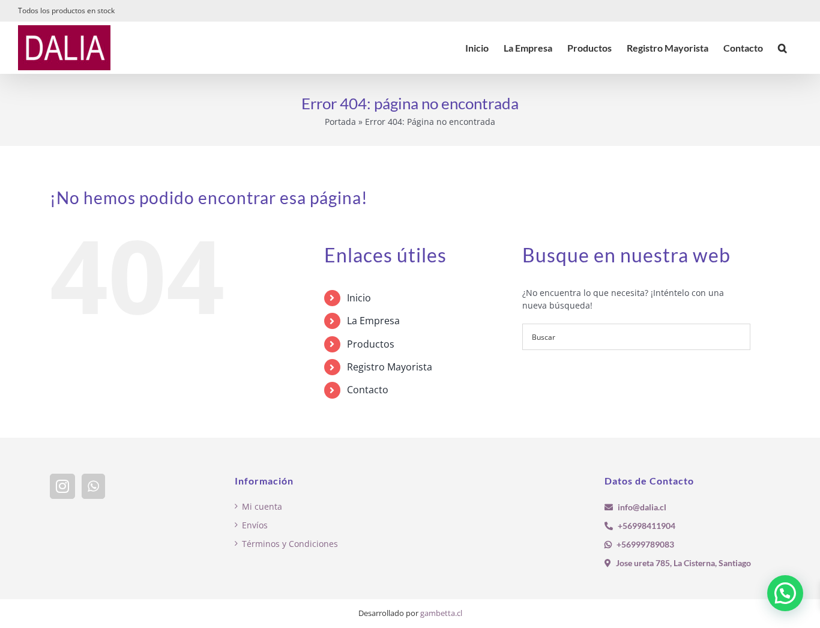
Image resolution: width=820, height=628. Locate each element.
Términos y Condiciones (290, 543)
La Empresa (373, 320)
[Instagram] (62, 486)
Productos (370, 344)
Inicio (359, 297)
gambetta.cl (441, 613)
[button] (782, 47)
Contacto (367, 389)
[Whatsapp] (93, 486)
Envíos (255, 525)
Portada (340, 121)
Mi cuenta (262, 506)
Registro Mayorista (389, 366)
